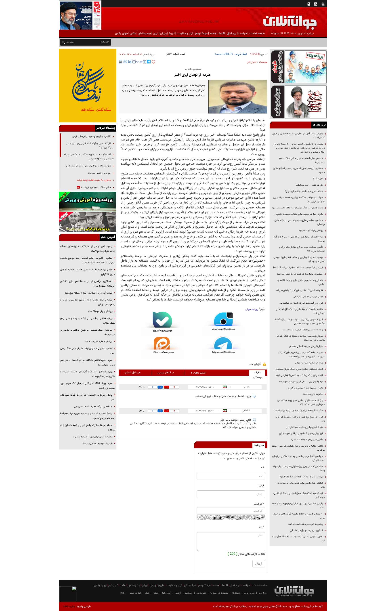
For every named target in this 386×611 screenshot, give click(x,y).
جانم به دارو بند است (312, 394)
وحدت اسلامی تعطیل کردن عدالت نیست (303, 330)
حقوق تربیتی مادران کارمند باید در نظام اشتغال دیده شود (298, 539)
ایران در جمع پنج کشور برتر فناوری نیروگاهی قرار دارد (300, 419)
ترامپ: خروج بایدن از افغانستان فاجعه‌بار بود (301, 477)
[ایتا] (162, 348)
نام (262, 467)
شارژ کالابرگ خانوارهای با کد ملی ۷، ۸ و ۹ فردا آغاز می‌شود (299, 239)
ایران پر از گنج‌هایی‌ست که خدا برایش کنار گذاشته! (298, 268)
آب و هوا (166, 593)
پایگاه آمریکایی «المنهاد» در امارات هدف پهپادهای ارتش (87, 397)
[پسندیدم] (153, 62)
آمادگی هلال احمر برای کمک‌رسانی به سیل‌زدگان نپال (300, 485)
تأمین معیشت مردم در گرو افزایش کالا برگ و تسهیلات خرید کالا (302, 249)
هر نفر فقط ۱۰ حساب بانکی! (309, 185)
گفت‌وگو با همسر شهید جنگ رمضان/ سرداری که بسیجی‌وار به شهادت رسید (88, 157)
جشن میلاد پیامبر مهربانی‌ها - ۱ (95, 187)
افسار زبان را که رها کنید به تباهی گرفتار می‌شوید (299, 375)
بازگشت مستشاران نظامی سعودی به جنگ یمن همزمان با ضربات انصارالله (301, 402)
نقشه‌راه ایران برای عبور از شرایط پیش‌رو (91, 136)
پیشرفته (70, 42)
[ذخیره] (129, 61)
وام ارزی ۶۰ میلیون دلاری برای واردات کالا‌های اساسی (301, 282)
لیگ (147, 593)
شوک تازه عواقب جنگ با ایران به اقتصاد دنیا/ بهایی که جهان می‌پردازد (299, 200)
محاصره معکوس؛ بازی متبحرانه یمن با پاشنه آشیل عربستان (300, 222)
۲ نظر (169, 54)
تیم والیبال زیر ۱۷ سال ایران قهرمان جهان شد (301, 382)
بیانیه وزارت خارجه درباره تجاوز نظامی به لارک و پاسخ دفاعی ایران (87, 302)
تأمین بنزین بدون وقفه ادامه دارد (307, 440)
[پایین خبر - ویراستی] (223, 324)
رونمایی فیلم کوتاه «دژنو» (311, 231)
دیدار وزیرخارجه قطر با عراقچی (308, 297)
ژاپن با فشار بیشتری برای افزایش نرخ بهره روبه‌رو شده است (298, 506)
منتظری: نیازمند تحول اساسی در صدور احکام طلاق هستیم (299, 170)
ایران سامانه (69, 606)
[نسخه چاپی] (120, 61)
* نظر (261, 527)
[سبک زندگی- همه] (87, 85)
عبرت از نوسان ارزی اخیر (193, 75)
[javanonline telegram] (149, 61)
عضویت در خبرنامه (219, 593)
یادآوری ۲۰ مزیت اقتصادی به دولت (93, 180)
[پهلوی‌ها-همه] (87, 222)
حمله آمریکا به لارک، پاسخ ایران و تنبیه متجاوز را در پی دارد (87, 427)
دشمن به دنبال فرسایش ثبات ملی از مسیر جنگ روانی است (87, 351)
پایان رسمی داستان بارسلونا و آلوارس (305, 388)
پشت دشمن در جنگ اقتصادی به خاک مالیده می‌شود (297, 208)
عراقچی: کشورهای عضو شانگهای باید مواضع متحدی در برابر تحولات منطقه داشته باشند (87, 260)
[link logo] (335, 19)
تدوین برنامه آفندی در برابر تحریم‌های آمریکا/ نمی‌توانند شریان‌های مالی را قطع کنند (301, 355)
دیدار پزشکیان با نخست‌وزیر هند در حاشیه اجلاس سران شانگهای (87, 272)
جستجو (188, 593)
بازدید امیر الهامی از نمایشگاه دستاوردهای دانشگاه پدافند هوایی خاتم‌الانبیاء (87, 249)
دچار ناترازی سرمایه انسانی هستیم (306, 346)
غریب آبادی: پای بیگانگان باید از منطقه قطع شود (88, 293)
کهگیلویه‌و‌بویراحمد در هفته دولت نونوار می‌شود (300, 274)
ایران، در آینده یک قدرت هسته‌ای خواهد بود (301, 303)
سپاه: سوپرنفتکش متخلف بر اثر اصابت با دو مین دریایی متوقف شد (87, 362)
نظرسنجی (201, 593)
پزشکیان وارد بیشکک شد (100, 311)
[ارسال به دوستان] (125, 61)
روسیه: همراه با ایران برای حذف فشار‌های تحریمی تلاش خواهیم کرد (299, 259)
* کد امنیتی (258, 504)
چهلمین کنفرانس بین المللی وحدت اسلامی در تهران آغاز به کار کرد (298, 458)
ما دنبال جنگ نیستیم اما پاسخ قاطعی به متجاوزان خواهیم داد (87, 332)
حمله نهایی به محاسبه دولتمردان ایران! (304, 191)
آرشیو (178, 593)
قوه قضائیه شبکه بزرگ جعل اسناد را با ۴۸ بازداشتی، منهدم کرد (299, 495)
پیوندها (236, 593)
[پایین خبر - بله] (162, 324)
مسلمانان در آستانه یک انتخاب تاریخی (93, 407)
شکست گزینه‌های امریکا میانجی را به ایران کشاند (298, 411)
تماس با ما (249, 593)
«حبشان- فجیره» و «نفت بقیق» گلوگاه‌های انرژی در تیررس (299, 516)
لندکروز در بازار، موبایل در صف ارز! (306, 530)
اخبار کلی (251, 62)
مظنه (155, 593)
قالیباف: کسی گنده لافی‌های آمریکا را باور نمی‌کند (299, 290)
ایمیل (261, 485)
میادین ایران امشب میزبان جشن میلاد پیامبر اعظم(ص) (302, 160)
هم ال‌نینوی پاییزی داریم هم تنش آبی (304, 427)
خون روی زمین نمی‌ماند (99, 173)
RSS (122, 593)
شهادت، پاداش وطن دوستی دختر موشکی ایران (88, 166)
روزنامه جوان (251, 309)
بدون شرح (318, 179)
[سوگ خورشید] (298, 101)
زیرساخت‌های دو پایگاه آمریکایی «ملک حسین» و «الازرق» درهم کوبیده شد (87, 374)
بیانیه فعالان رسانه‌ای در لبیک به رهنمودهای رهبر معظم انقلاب (87, 321)
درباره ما (262, 593)
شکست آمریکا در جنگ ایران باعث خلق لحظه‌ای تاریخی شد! (300, 311)
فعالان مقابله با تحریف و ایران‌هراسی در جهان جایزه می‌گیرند (298, 448)
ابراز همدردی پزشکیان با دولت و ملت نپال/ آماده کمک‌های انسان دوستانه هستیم (300, 321)
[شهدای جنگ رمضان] (298, 66)
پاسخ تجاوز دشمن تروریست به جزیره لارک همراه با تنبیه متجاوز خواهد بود (87, 416)
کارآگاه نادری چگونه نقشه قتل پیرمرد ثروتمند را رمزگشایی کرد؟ (89, 145)
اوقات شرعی (135, 593)
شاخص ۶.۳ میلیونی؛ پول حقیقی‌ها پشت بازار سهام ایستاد (299, 468)
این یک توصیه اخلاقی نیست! (97, 444)
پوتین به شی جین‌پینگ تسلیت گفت (305, 524)
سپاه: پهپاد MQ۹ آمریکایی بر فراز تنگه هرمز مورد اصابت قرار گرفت (87, 386)
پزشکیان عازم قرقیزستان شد (98, 342)
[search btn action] (63, 42)
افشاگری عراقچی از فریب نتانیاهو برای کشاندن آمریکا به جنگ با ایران (87, 283)
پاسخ (141, 387)
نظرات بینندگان (257, 373)
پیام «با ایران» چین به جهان (309, 363)
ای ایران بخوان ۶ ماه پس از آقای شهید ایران (301, 433)
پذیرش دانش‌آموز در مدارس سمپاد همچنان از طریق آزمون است (298, 136)
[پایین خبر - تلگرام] (223, 347)
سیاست (263, 62)
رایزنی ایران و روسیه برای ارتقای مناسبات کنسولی (299, 214)
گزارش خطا (255, 364)
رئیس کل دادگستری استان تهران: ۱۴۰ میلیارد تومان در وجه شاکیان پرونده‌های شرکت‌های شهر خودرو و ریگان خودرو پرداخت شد (299, 148)
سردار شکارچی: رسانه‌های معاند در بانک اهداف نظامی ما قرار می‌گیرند (301, 338)
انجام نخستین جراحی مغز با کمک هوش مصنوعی (299, 369)
